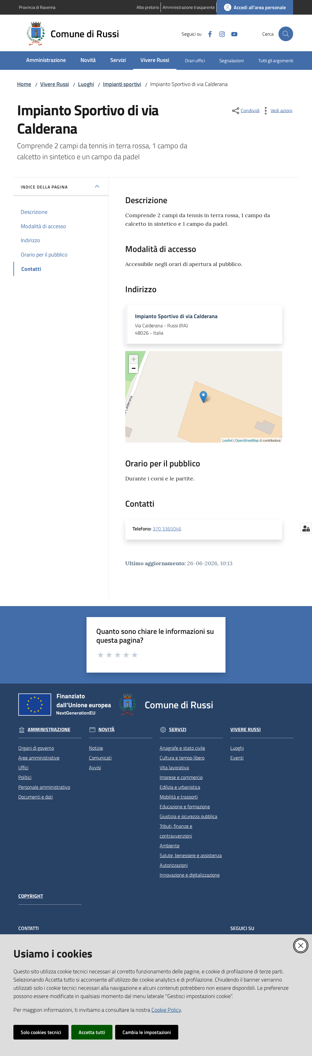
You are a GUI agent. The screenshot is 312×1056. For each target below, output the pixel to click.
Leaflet (227, 440)
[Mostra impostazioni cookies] (306, 528)
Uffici (23, 767)
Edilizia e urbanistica (180, 787)
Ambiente (169, 845)
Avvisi (95, 767)
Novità (106, 729)
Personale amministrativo (44, 787)
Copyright (30, 896)
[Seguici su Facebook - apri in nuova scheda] (207, 33)
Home (24, 84)
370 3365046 (167, 528)
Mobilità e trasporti (179, 796)
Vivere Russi (54, 84)
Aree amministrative (38, 757)
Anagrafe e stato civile (182, 748)
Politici (24, 777)
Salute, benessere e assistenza (191, 855)
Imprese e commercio (181, 777)
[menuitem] (46, 60)
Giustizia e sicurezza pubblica (188, 816)
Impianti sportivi (122, 84)
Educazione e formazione (185, 806)
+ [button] (134, 359)
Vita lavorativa (174, 767)
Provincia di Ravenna (37, 7)
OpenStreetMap (247, 440)
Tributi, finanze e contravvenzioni (176, 830)
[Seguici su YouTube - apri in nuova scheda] (232, 33)
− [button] (134, 368)
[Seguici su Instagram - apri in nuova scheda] (220, 33)
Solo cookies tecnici (41, 1032)
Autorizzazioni (174, 865)
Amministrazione (49, 729)
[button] (285, 34)
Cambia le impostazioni (146, 1032)
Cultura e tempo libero (182, 757)
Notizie (96, 748)
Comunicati (100, 757)
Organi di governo (36, 748)
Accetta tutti (92, 1032)
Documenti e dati (35, 796)
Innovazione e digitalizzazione (190, 874)
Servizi (177, 729)
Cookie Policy (166, 1010)
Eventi (236, 757)
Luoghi (86, 84)
